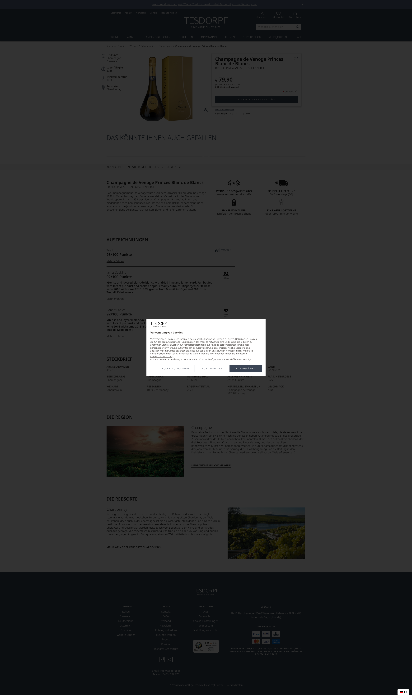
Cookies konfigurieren (175, 368)
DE (405, 692)
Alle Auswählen (245, 368)
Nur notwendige (212, 368)
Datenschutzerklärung (161, 356)
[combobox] (403, 692)
